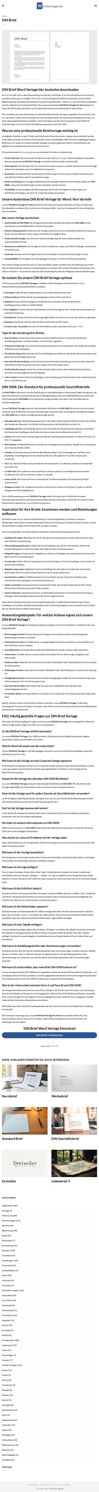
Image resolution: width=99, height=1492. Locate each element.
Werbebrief (59, 1096)
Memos (5, 1360)
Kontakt (57, 1485)
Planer (5, 1370)
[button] (3, 5)
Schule (5, 1400)
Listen (4, 1350)
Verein (5, 1430)
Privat (4, 1380)
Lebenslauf (7, 1345)
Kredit (5, 1335)
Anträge (5, 1210)
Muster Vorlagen (9, 1365)
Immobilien (7, 1315)
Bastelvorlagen (8, 1220)
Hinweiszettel (8, 1310)
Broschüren (7, 1240)
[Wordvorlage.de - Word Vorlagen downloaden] (49, 6)
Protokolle (6, 1385)
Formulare (6, 1285)
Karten (5, 1325)
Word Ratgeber (9, 1455)
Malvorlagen (7, 1355)
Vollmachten (7, 1440)
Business (6, 1250)
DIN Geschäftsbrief (65, 1139)
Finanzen (6, 1280)
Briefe (4, 16)
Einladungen (7, 1260)
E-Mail (80, 326)
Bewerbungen (61, 158)
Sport (4, 1415)
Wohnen (6, 1450)
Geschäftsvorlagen (10, 1290)
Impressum (34, 1485)
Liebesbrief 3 (60, 1181)
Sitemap (66, 1485)
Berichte (5, 1225)
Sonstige (6, 1405)
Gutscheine (7, 1300)
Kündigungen (8, 1340)
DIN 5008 (62, 124)
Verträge (6, 1435)
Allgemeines (7, 1205)
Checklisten (7, 1255)
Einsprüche (7, 1265)
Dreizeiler (9, 1181)
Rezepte (5, 1390)
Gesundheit (7, 1295)
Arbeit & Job (7, 1215)
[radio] (46, 1042)
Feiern (4, 1275)
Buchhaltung (7, 1245)
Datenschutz (46, 1485)
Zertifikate (6, 1460)
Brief (7, 95)
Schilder (5, 1395)
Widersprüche (8, 1445)
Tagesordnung (8, 1420)
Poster (5, 1375)
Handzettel (7, 1305)
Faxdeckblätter (8, 1270)
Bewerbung (7, 1230)
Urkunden (6, 1425)
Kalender (6, 1320)
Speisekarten (7, 1410)
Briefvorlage (24, 152)
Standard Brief (12, 1139)
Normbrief (9, 1096)
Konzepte (6, 1330)
